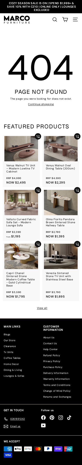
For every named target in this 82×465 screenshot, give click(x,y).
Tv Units (9, 352)
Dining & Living (13, 369)
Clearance (10, 346)
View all (42, 308)
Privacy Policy (51, 361)
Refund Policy (51, 355)
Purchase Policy (53, 367)
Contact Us (50, 343)
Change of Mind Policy (57, 390)
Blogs (7, 334)
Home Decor (11, 364)
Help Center (50, 349)
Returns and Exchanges (57, 396)
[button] (65, 19)
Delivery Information (55, 373)
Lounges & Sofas (14, 375)
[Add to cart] (38, 136)
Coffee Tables (12, 357)
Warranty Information (56, 378)
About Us (49, 337)
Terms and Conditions (57, 385)
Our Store (9, 340)
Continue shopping (41, 104)
